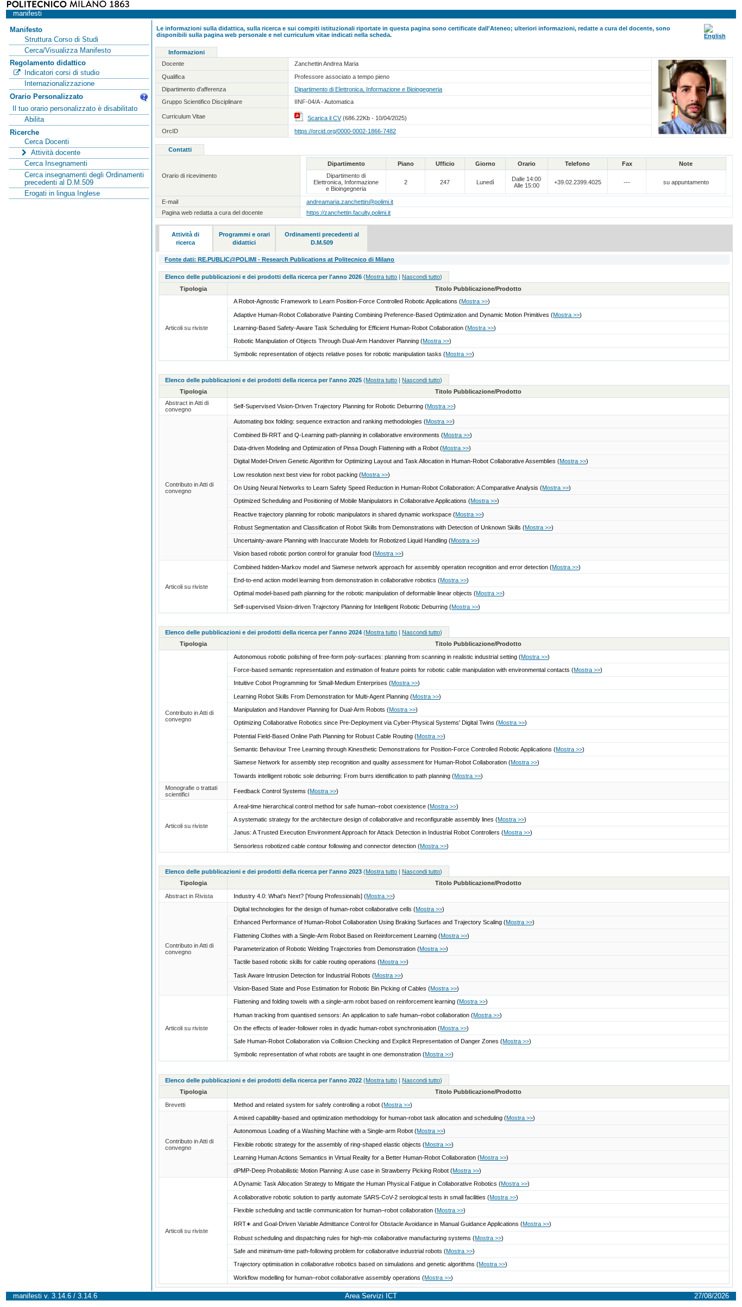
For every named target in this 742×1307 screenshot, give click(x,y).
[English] (715, 36)
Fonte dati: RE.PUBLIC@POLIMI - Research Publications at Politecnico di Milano (279, 259)
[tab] (185, 239)
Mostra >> (474, 301)
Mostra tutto (381, 276)
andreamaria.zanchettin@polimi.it (349, 201)
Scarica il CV (324, 118)
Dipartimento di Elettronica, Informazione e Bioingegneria (368, 89)
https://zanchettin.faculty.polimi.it (348, 212)
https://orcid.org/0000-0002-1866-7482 (345, 131)
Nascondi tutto (421, 276)
